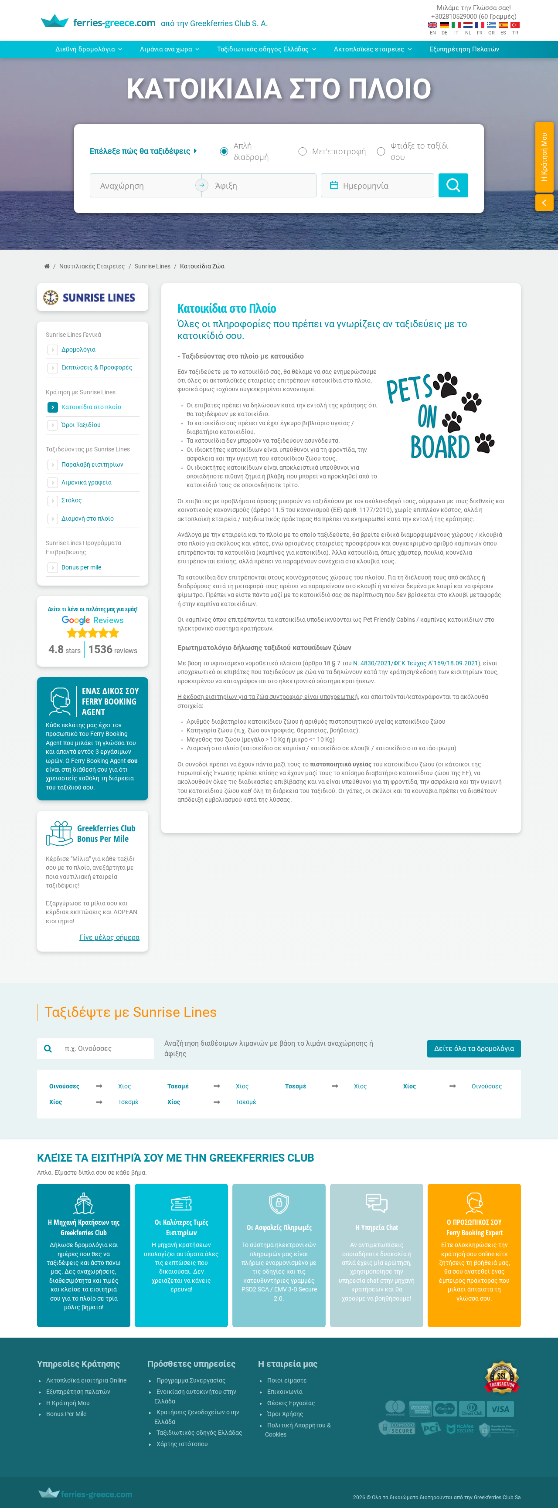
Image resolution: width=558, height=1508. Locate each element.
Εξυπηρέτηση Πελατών (464, 49)
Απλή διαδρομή (251, 151)
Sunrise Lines (152, 266)
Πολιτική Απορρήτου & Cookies (298, 1430)
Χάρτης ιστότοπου (182, 1444)
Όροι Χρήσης (285, 1414)
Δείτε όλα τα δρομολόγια (474, 1048)
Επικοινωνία (285, 1392)
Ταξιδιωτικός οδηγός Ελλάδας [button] (263, 49)
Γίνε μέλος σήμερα (109, 937)
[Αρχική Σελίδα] (47, 266)
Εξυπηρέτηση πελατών (78, 1392)
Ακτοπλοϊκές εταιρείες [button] (370, 49)
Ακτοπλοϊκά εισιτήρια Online (86, 1380)
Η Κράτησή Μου (68, 1403)
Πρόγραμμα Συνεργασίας (191, 1380)
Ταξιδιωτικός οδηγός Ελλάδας (199, 1433)
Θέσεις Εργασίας (291, 1403)
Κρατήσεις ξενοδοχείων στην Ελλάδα (196, 1417)
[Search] (453, 185)
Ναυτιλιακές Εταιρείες (92, 266)
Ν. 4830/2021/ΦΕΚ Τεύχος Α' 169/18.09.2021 (415, 663)
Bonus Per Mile (66, 1414)
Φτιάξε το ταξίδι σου (420, 151)
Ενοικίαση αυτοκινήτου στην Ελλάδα (195, 1396)
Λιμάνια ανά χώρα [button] (167, 49)
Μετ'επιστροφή (339, 151)
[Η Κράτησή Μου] (544, 202)
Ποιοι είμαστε (287, 1380)
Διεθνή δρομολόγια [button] (85, 49)
